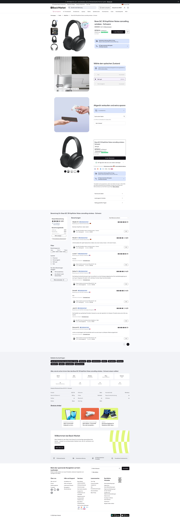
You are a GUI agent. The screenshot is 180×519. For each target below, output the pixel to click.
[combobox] (110, 116)
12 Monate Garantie (81, 485)
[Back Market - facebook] (58, 490)
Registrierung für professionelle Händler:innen (81, 498)
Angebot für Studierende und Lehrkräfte (81, 492)
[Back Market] (58, 8)
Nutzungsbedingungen (109, 483)
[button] (84, 24)
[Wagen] (128, 7)
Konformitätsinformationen (120, 166)
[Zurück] (65, 171)
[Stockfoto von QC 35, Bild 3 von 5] (54, 47)
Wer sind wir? (54, 481)
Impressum (106, 501)
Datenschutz (107, 495)
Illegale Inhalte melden (109, 503)
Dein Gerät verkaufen (82, 489)
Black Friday (93, 492)
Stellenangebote (54, 485)
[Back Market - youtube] (55, 490)
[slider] (52, 252)
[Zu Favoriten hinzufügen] (127, 32)
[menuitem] (76, 11)
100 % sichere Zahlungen (83, 505)
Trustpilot (53, 487)
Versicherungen (81, 487)
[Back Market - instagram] (52, 490)
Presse (52, 483)
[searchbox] (83, 7)
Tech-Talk (93, 481)
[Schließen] (178, 1)
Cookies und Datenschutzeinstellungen (110, 493)
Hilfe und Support (68, 483)
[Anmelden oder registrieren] (124, 7)
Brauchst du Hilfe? (117, 7)
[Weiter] (78, 171)
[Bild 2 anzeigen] (71, 171)
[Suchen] (69, 7)
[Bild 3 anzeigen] (75, 171)
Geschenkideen (94, 490)
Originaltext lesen (86, 260)
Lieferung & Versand (68, 485)
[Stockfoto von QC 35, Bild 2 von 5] (54, 39)
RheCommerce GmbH (108, 166)
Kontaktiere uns (67, 481)
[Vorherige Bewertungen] (124, 344)
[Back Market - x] (52, 493)
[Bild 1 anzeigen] (68, 171)
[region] (90, 418)
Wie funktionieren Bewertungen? (59, 238)
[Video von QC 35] (54, 31)
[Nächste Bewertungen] (128, 344)
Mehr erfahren (116, 186)
